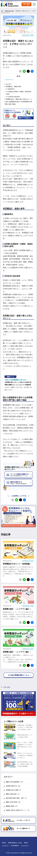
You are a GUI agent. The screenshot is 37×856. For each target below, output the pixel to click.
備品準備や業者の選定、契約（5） (16, 798)
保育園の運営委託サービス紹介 (26, 4)
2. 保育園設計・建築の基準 (13, 86)
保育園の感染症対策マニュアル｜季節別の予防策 (24, 736)
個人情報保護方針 (15, 845)
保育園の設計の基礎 (9, 10)
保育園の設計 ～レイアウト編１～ (17, 652)
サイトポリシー (5, 845)
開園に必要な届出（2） (13, 794)
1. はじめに (8, 84)
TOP (2, 10)
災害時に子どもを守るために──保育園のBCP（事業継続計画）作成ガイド (25, 755)
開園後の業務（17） (12, 806)
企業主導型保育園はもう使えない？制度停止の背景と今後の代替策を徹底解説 (24, 764)
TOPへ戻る (6, 687)
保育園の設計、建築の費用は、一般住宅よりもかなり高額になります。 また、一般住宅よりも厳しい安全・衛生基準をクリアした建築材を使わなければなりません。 (18, 658)
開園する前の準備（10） (13, 802)
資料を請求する (18, 482)
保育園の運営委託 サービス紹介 (15, 842)
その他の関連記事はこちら (18, 675)
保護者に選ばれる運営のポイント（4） (18, 810)
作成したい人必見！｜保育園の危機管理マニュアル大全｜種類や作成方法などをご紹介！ (24, 746)
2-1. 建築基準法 (10, 89)
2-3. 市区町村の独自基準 (13, 96)
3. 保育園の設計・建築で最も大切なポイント (18, 99)
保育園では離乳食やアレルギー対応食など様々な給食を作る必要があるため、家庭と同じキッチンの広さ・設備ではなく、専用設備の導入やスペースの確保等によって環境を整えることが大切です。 (18, 571)
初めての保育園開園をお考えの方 (16, 380)
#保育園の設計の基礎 (28, 35)
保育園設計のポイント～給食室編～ (17, 564)
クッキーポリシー (25, 845)
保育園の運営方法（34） (13, 786)
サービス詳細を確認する (19, 474)
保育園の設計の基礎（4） (14, 790)
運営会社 (4, 842)
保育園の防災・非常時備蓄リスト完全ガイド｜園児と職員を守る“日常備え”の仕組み (24, 727)
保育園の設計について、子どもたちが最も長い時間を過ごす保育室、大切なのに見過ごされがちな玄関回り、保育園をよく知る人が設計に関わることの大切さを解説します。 (18, 615)
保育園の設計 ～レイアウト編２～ (17, 609)
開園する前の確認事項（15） (15, 782)
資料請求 (26, 842)
